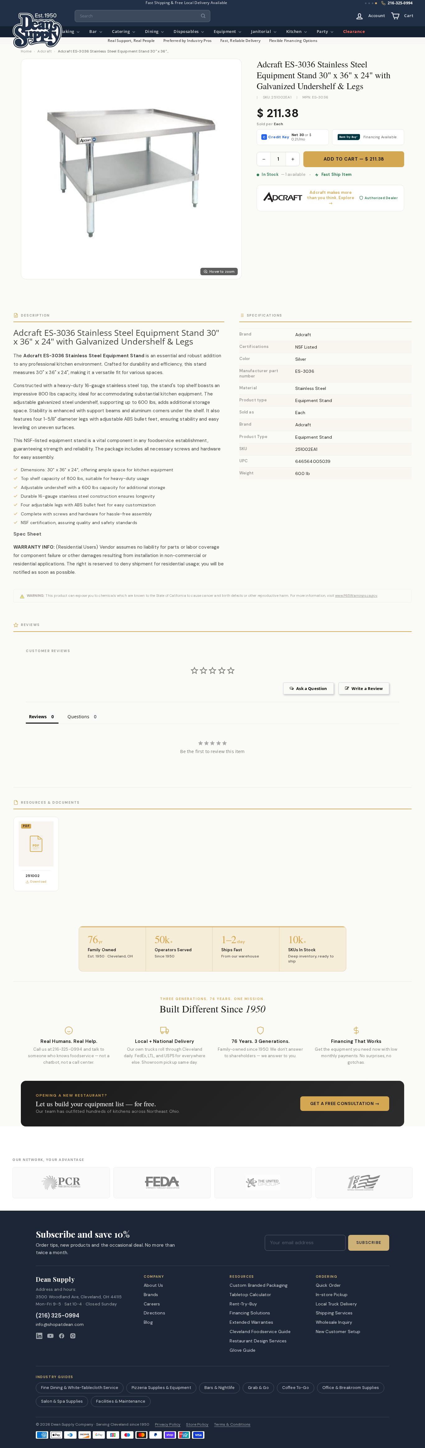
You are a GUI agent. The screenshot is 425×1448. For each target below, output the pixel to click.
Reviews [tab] (38, 716)
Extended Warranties (251, 1322)
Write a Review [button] (367, 688)
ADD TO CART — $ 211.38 (354, 159)
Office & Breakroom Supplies (350, 1387)
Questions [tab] (78, 716)
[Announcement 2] (369, 3)
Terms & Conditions (232, 1424)
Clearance (354, 31)
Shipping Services (334, 1313)
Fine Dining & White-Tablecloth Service (79, 1387)
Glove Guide (242, 1350)
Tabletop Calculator (250, 1294)
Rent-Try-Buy (243, 1304)
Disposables (187, 31)
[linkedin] (39, 1335)
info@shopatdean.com (60, 1324)
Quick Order (328, 1285)
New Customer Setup (338, 1331)
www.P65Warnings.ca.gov (356, 595)
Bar (93, 31)
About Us (153, 1285)
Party (323, 31)
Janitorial (261, 31)
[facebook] (61, 1335)
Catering (121, 31)
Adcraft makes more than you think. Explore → (330, 198)
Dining (152, 31)
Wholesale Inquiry (334, 1322)
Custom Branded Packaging (258, 1285)
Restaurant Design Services (258, 1341)
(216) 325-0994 (58, 1315)
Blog (148, 1322)
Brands (151, 1294)
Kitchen (294, 31)
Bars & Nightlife (219, 1387)
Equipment (225, 31)
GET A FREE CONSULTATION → (345, 1103)
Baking (68, 31)
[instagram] (72, 1335)
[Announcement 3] (372, 3)
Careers (152, 1304)
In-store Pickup (332, 1294)
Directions (154, 1313)
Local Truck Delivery (336, 1304)
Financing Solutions (250, 1313)
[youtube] (50, 1335)
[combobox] (142, 16)
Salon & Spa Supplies (62, 1401)
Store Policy (197, 1424)
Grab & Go (258, 1387)
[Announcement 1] (366, 3)
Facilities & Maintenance (120, 1401)
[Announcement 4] (376, 3)
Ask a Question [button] (311, 688)
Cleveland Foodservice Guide (260, 1331)
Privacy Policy (167, 1424)
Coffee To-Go (295, 1387)
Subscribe (368, 1242)
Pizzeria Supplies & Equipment (161, 1387)
